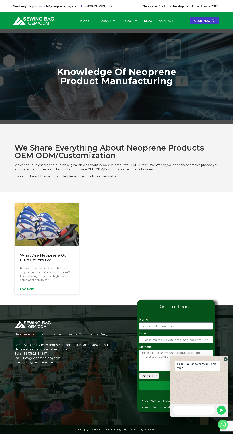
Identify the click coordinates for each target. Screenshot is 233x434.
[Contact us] (223, 424)
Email (143, 333)
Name (144, 319)
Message (146, 347)
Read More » (28, 289)
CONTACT (166, 20)
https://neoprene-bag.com (42, 362)
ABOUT (127, 20)
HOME (84, 20)
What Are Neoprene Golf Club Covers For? (44, 257)
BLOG (148, 20)
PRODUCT (104, 20)
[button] (204, 20)
